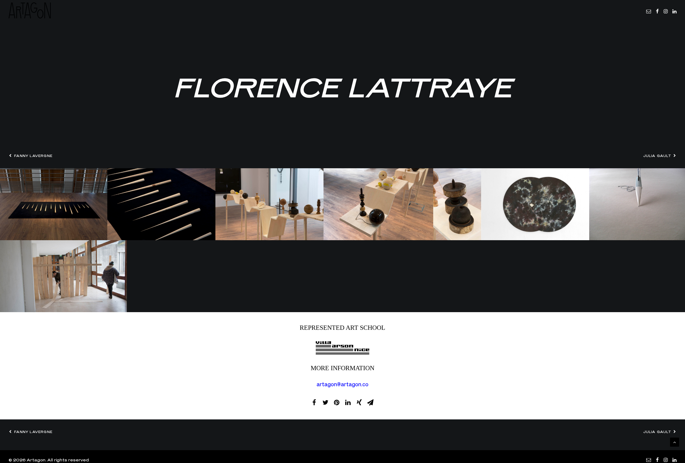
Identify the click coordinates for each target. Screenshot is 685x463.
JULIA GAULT (657, 156)
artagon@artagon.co (342, 384)
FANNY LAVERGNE (33, 156)
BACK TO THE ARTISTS (342, 447)
